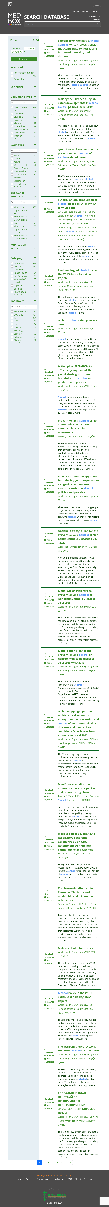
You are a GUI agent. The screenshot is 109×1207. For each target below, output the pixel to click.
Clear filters (23, 59)
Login (77, 11)
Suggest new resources (95, 17)
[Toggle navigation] (97, 4)
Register (85, 11)
